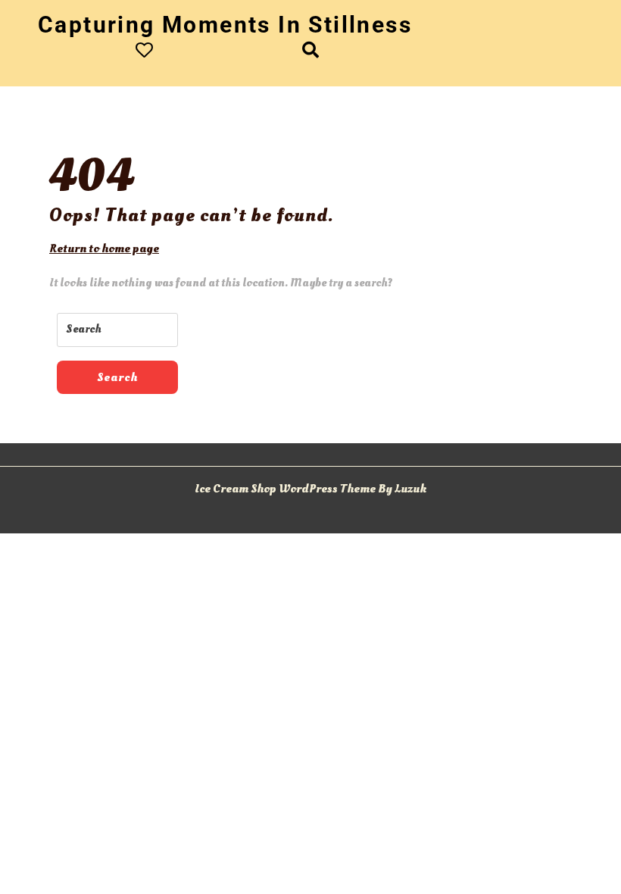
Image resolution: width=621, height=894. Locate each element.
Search (117, 377)
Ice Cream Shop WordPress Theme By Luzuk (310, 488)
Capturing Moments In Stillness (225, 24)
